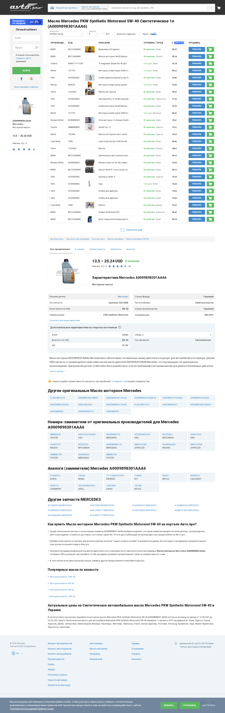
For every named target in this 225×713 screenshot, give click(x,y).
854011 (165, 477)
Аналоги (131, 249)
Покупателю (96, 659)
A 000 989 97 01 (141, 404)
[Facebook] (21, 79)
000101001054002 (87, 436)
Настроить (208, 705)
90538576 (195, 477)
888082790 (111, 456)
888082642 (55, 436)
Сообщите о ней (119, 381)
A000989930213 (86, 411)
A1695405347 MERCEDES (144, 505)
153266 (81, 477)
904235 (71, 84)
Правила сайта (23, 58)
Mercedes (123, 296)
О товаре (79, 249)
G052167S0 (195, 436)
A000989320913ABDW (145, 398)
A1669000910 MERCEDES (60, 510)
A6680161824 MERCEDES (187, 510)
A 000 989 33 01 (57, 398)
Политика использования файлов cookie (32, 708)
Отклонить (189, 705)
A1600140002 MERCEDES (144, 510)
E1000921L (55, 477)
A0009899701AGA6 (199, 398)
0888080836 (74, 127)
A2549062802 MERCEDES (60, 515)
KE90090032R (168, 446)
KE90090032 (74, 120)
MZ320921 (168, 436)
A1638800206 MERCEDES (187, 505)
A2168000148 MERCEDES (60, 505)
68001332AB (140, 446)
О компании (137, 648)
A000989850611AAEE (116, 404)
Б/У (108, 34)
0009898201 (84, 456)
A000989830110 (114, 446)
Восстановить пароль (26, 87)
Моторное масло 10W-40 (62, 577)
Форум (51, 669)
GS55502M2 (74, 77)
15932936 (110, 487)
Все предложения (60, 249)
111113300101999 (115, 477)
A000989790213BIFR (88, 398)
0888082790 (56, 456)
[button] (81, 34)
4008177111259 (75, 63)
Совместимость (97, 249)
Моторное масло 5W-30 (62, 590)
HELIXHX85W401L (87, 487)
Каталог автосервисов (60, 648)
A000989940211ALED (116, 398)
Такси (145, 34)
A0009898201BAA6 (59, 404)
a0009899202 (112, 411)
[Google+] (31, 79)
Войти (26, 70)
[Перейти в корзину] (221, 8)
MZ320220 (84, 446)
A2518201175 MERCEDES (102, 515)
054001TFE (55, 446)
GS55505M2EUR (142, 436)
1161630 (72, 92)
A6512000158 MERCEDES (102, 505)
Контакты (136, 659)
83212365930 (74, 169)
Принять (169, 705)
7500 (70, 141)
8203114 (55, 487)
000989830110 (113, 436)
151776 (71, 70)
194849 (137, 477)
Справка (135, 654)
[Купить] (210, 49)
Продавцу (95, 654)
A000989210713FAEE (172, 398)
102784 (71, 134)
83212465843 (74, 49)
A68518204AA (85, 404)
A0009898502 (56, 411)
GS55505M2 (74, 184)
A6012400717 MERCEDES (102, 510)
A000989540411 (170, 404)
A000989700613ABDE (200, 404)
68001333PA (196, 446)
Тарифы (135, 643)
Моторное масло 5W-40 (62, 583)
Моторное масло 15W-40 (62, 596)
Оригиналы (116, 249)
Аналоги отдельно (126, 34)
